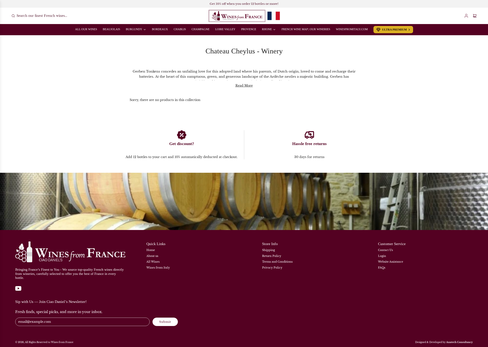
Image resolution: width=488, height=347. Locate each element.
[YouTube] (18, 290)
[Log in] (466, 16)
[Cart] (474, 16)
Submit (165, 322)
